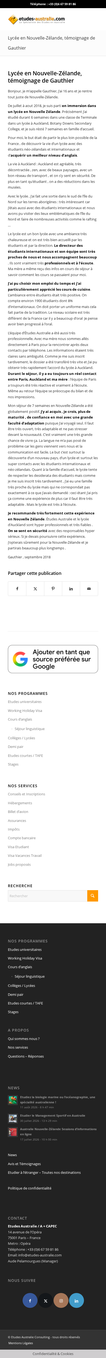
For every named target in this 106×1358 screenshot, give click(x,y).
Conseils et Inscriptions (26, 794)
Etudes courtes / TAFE (25, 755)
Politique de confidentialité (29, 1188)
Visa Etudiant (18, 846)
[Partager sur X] (35, 589)
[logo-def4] (44, 19)
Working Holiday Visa (25, 710)
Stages (13, 764)
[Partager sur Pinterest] (53, 589)
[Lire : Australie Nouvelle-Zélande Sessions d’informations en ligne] (13, 1132)
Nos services (18, 1047)
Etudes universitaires (25, 701)
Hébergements (20, 802)
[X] (45, 1300)
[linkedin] (76, 1300)
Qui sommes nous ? (24, 1038)
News (12, 1154)
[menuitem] (19, 1343)
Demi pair (15, 746)
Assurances (17, 820)
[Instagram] (61, 1300)
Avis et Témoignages (24, 1163)
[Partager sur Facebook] (17, 589)
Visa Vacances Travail (25, 855)
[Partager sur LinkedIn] (71, 589)
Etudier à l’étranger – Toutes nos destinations (44, 1172)
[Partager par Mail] (89, 589)
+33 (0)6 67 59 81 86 (62, 4)
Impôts (14, 829)
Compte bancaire (22, 837)
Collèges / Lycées (21, 737)
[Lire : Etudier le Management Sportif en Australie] (13, 1118)
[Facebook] (30, 1300)
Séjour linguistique (30, 728)
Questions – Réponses (26, 1056)
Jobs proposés (19, 864)
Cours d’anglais (20, 719)
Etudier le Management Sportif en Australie (52, 1115)
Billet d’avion (18, 811)
